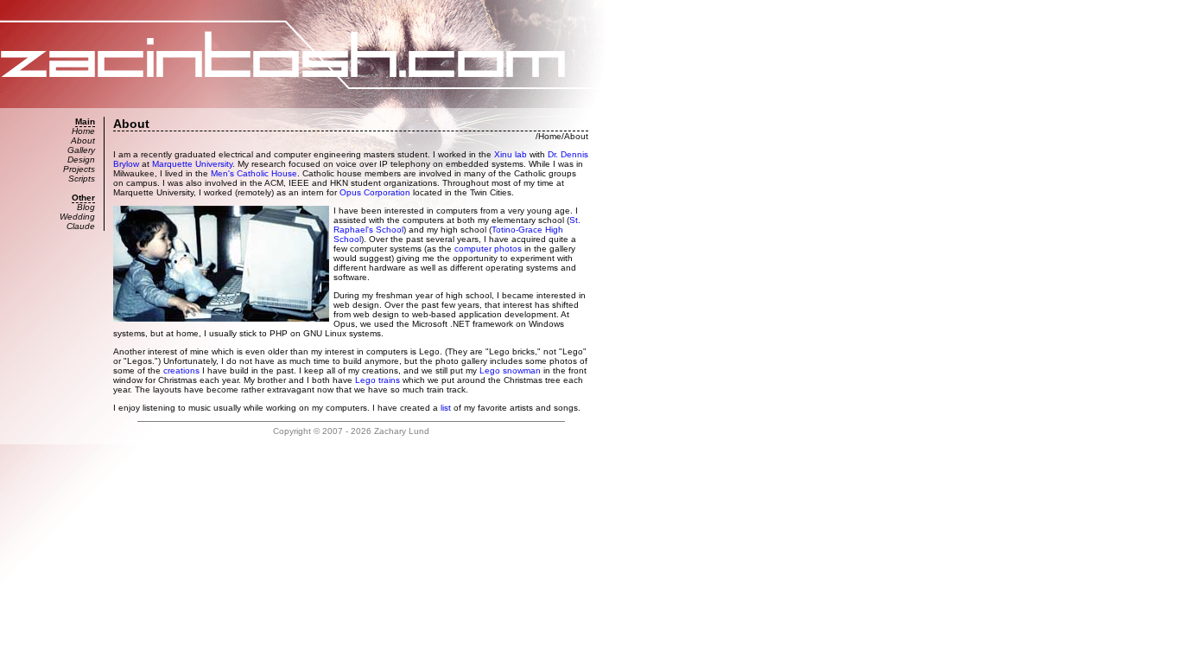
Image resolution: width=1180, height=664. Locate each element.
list (446, 407)
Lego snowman (510, 370)
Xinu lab (510, 154)
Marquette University (192, 164)
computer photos (488, 248)
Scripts (81, 178)
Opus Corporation (374, 192)
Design (81, 159)
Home (83, 131)
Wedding (77, 216)
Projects (79, 169)
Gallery (81, 150)
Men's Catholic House (254, 173)
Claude (81, 226)
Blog (86, 207)
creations (181, 370)
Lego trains (377, 380)
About (83, 140)
